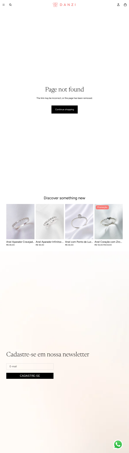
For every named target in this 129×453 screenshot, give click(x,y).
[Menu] (3, 4)
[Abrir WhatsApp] (118, 444)
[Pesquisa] (10, 4)
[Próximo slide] (31, 221)
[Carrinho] (125, 4)
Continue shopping (64, 109)
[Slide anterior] (9, 221)
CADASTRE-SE (30, 376)
